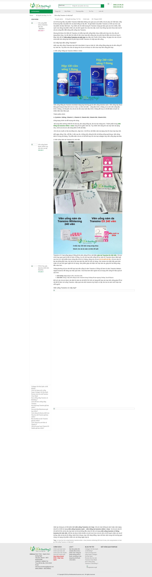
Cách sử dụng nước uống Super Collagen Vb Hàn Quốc (91, 554)
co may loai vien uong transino (65, 540)
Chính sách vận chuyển (60, 552)
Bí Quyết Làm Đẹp (41, 15)
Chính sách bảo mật (59, 551)
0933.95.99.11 (118, 7)
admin (61, 19)
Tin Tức (91, 11)
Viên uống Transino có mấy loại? (64, 542)
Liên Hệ (101, 11)
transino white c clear (80, 540)
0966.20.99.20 (118, 5)
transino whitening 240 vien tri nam (96, 540)
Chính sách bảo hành (59, 549)
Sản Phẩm (67, 11)
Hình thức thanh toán (59, 554)
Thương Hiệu (80, 11)
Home (31, 15)
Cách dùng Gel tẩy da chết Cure (40, 413)
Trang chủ (57, 11)
